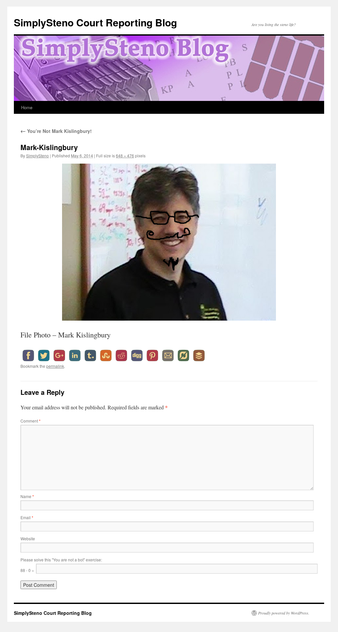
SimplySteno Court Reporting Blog (95, 22)
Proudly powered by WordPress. (283, 613)
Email (26, 517)
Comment (30, 421)
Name (27, 496)
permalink (55, 366)
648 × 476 (125, 155)
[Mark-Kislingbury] (169, 242)
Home (26, 107)
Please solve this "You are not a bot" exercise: (61, 559)
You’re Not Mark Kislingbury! (56, 131)
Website (27, 538)
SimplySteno (37, 155)
